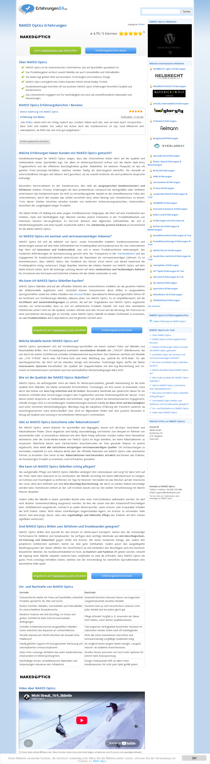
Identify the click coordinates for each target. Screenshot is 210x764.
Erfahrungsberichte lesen (111, 50)
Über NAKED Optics (161, 335)
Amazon (78, 294)
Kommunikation (126, 253)
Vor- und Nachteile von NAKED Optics (170, 408)
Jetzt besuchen (55, 50)
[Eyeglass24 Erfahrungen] (167, 145)
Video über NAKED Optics (164, 412)
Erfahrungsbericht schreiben (34, 141)
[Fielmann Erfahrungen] (167, 128)
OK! (194, 758)
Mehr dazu (99, 761)
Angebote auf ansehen (59, 330)
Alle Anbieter (154, 306)
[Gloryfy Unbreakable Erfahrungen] (167, 110)
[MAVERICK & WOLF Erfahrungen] (167, 93)
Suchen (186, 11)
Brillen (142, 24)
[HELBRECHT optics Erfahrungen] (167, 76)
